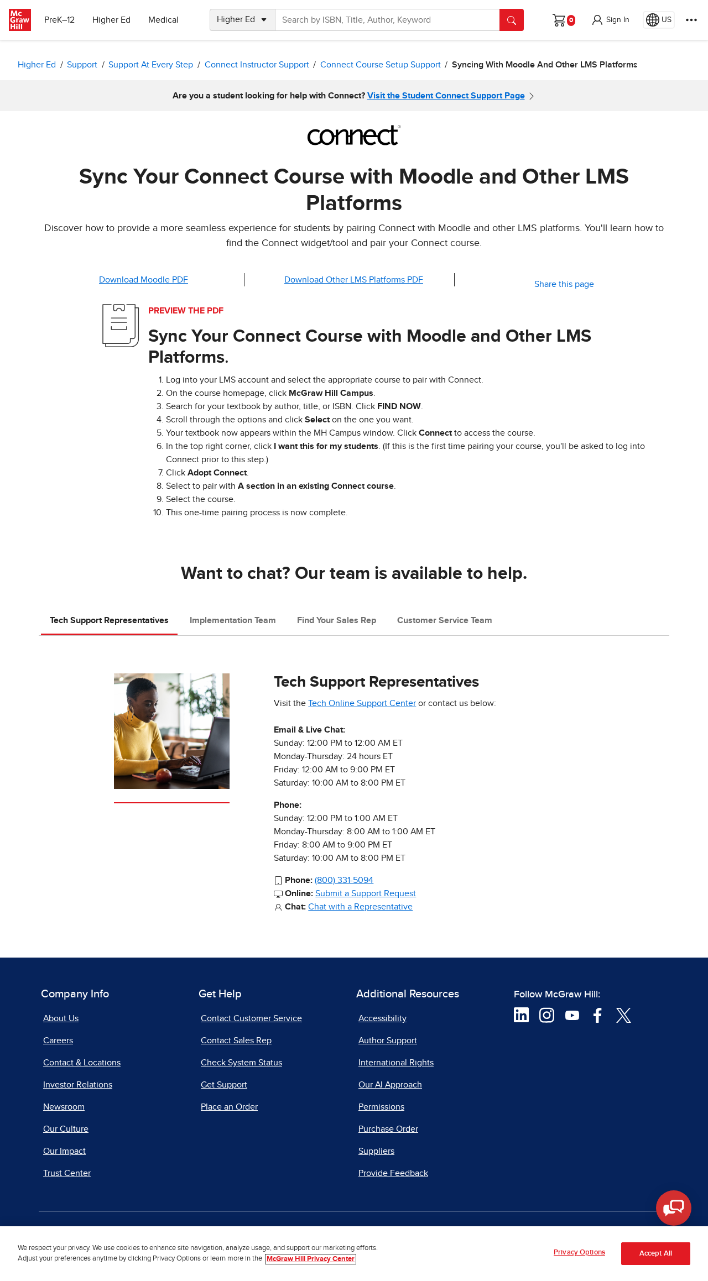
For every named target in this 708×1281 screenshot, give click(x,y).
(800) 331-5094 (344, 880)
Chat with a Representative (360, 906)
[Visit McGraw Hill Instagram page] (546, 1014)
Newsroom (64, 1106)
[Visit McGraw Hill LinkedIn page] (521, 1014)
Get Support (224, 1084)
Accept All (655, 1253)
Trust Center (67, 1173)
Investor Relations (77, 1084)
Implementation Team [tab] (233, 620)
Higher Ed (111, 19)
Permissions (381, 1106)
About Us (61, 1018)
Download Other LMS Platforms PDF (353, 279)
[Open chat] (673, 1208)
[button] (610, 20)
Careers (58, 1040)
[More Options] (691, 20)
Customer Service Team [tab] (444, 620)
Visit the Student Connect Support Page (446, 95)
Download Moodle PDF (143, 279)
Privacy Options (579, 1252)
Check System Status (241, 1062)
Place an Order (229, 1106)
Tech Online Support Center (362, 703)
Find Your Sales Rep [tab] (336, 620)
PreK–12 (59, 19)
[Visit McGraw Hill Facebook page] (597, 1014)
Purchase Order (388, 1129)
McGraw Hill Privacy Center (311, 1259)
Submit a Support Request (365, 893)
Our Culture (65, 1129)
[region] (354, 1253)
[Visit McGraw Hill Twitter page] (623, 1014)
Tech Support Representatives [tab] (109, 620)
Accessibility (382, 1018)
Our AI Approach (390, 1084)
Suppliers (376, 1151)
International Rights (396, 1062)
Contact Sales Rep (236, 1040)
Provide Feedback (393, 1173)
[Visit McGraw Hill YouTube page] (572, 1014)
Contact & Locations (82, 1062)
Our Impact (64, 1151)
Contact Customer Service (251, 1018)
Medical (163, 19)
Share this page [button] (564, 284)
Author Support (387, 1040)
